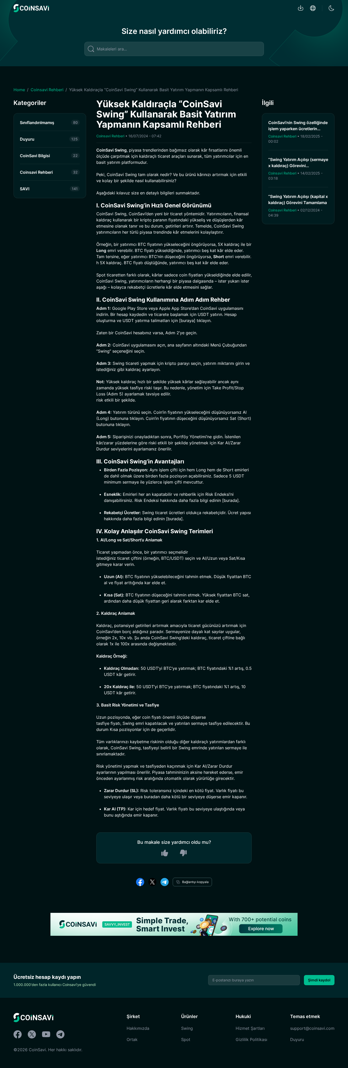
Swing (187, 1028)
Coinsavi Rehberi (47, 89)
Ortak (132, 1039)
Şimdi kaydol (319, 980)
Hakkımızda (138, 1028)
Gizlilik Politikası (251, 1039)
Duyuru (297, 1039)
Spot (185, 1039)
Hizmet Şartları (250, 1028)
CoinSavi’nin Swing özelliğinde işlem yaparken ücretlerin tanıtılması (298, 128)
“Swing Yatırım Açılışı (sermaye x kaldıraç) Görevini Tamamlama (298, 165)
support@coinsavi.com (312, 1028)
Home (19, 89)
